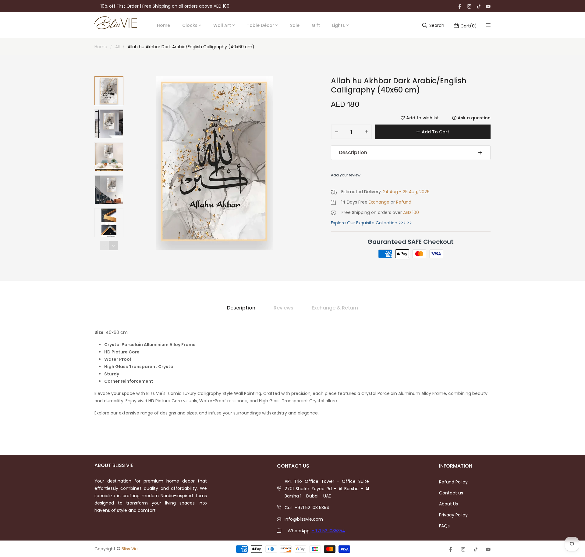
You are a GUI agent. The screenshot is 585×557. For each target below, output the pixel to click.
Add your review (345, 175)
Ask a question (473, 118)
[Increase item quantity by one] (366, 132)
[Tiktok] (478, 6)
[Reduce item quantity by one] (336, 132)
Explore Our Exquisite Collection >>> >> (371, 223)
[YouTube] (488, 6)
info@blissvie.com (304, 519)
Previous (104, 245)
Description (353, 152)
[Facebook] (459, 6)
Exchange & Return (335, 307)
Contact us (451, 493)
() (468, 25)
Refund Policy (453, 482)
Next (113, 245)
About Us (448, 504)
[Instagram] (469, 6)
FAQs (444, 526)
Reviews (283, 307)
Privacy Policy (453, 515)
